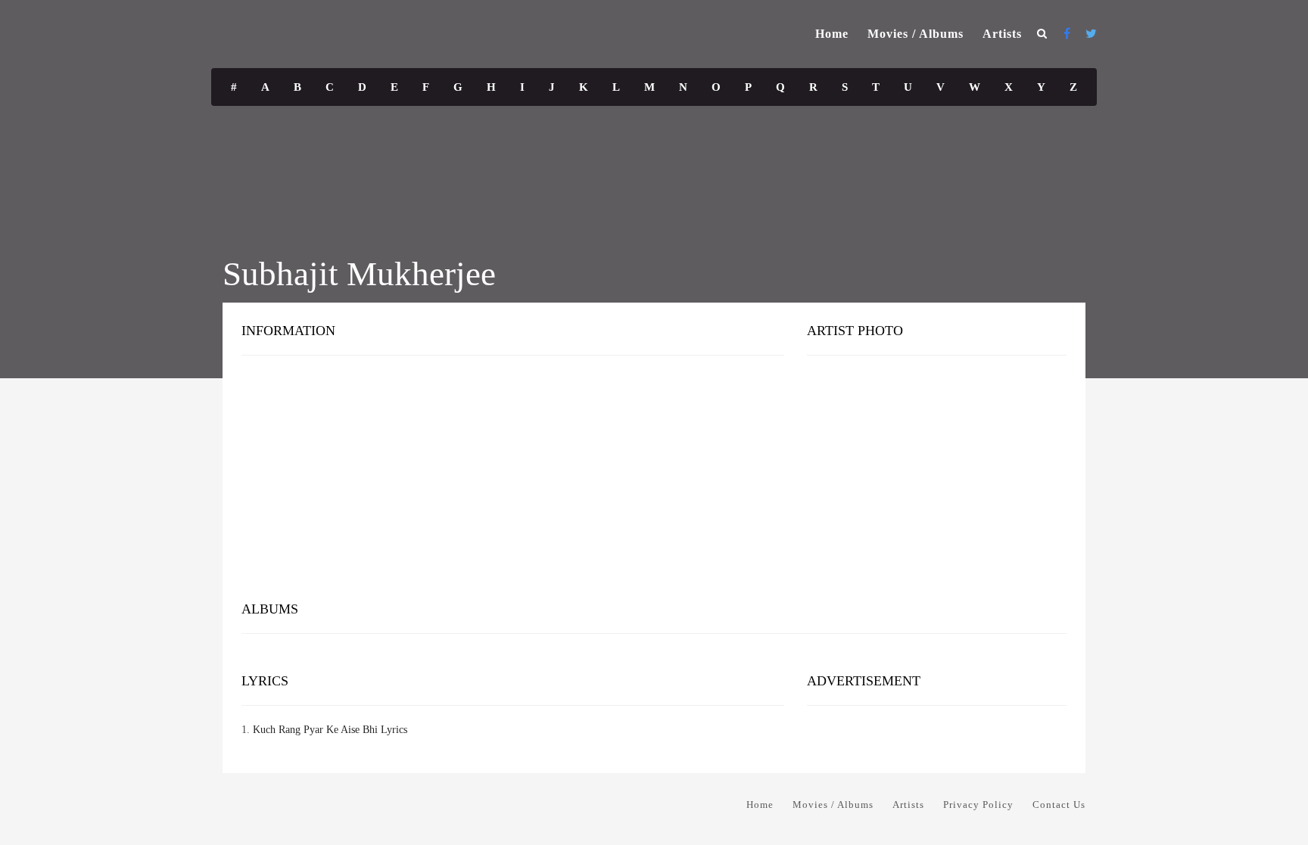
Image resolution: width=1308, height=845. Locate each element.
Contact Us (1058, 804)
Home (832, 33)
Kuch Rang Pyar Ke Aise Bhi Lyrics (330, 729)
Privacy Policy (978, 804)
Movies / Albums (915, 33)
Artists (1002, 33)
